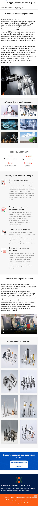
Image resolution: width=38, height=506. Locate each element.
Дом (4, 7)
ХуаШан (26, 502)
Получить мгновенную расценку (19, 464)
